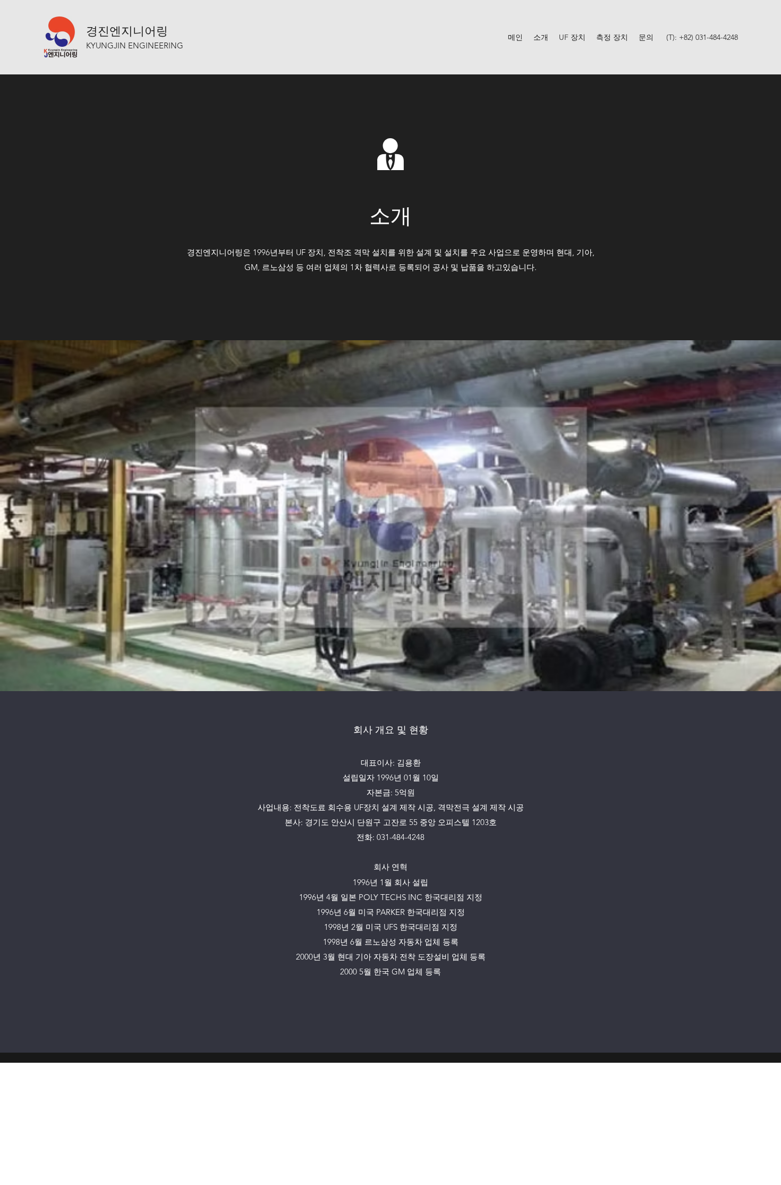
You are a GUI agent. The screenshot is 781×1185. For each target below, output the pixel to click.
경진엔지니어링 (127, 29)
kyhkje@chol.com (391, 1110)
